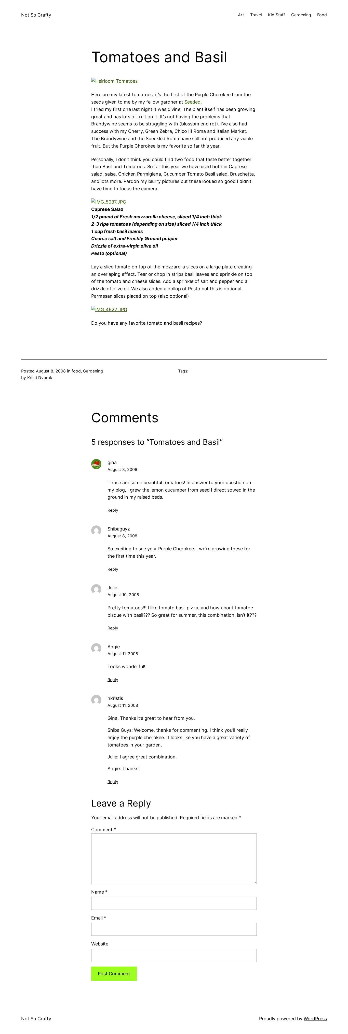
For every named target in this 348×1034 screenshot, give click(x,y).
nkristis (115, 698)
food (76, 371)
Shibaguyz (119, 529)
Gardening (93, 371)
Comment (103, 829)
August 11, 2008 (123, 653)
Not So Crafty (36, 15)
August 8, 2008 (122, 469)
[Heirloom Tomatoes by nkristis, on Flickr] (114, 81)
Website (99, 943)
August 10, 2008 (123, 594)
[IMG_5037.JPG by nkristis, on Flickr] (108, 202)
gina (112, 462)
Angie (114, 646)
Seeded (192, 102)
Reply (113, 510)
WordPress (315, 1018)
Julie (112, 587)
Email (98, 918)
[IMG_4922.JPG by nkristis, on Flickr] (109, 309)
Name (99, 892)
